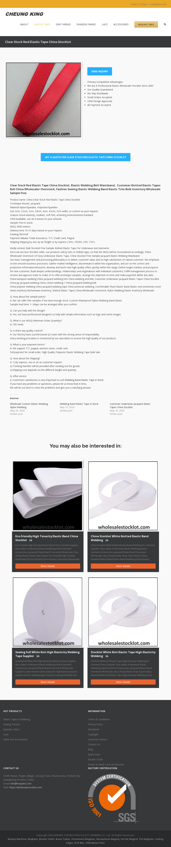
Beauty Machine (17, 838)
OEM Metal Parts (95, 842)
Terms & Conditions (99, 719)
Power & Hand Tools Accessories (106, 764)
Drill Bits (79, 842)
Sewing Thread (11, 724)
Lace (6, 734)
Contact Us (94, 744)
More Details (48, 566)
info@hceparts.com (20, 783)
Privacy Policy (95, 724)
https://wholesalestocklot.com (25, 787)
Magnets (33, 838)
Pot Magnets (146, 838)
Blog (90, 749)
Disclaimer (93, 729)
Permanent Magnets (83, 838)
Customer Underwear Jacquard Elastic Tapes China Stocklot (130, 405)
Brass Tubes (63, 838)
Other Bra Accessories (15, 739)
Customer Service (97, 739)
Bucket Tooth (95, 759)
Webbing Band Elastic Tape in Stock (84, 380)
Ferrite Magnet (129, 838)
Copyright (93, 734)
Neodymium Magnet (108, 838)
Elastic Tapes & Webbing (16, 719)
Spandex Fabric (11, 729)
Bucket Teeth (46, 838)
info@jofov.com (158, 4)
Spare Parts (94, 754)
